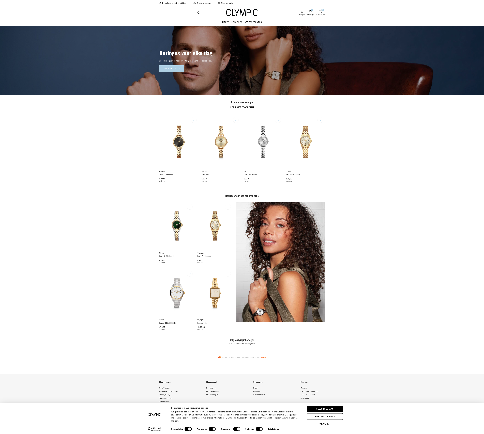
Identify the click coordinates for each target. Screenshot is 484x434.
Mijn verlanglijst (212, 395)
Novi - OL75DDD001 (293, 174)
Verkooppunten (253, 22)
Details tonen (273, 429)
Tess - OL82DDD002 (209, 174)
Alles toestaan (325, 409)
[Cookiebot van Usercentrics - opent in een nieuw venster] (154, 429)
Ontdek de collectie (171, 68)
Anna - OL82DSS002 (251, 174)
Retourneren (164, 402)
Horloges (236, 22)
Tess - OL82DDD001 (166, 174)
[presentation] (161, 142)
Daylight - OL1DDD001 (205, 322)
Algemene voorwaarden (168, 391)
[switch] (212, 429)
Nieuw (225, 22)
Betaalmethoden (165, 398)
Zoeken (198, 13)
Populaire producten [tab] (242, 107)
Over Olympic (164, 388)
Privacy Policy (164, 395)
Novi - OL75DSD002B (166, 256)
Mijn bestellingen (212, 391)
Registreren (211, 388)
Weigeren (325, 424)
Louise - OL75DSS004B (167, 322)
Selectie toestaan (325, 416)
